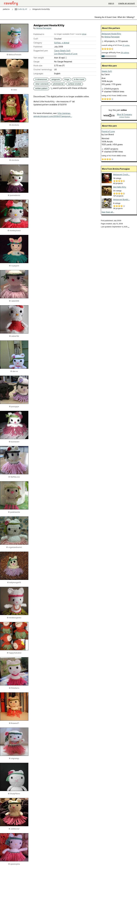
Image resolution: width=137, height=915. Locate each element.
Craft (35, 39)
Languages (38, 73)
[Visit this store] (109, 115)
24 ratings (125, 53)
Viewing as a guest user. (114, 17)
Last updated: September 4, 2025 (115, 227)
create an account (126, 3)
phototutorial (58, 84)
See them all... (108, 212)
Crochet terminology (42, 69)
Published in (38, 34)
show (84, 34)
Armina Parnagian (44, 28)
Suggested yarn (40, 50)
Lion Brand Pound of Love (65, 54)
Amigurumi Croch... (121, 174)
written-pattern (41, 88)
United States (124, 117)
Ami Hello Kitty (119, 187)
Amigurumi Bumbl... (121, 199)
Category (37, 43)
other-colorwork (42, 84)
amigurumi (56, 79)
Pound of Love (108, 131)
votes (126, 45)
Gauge (36, 61)
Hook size (37, 65)
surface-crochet (74, 84)
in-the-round (79, 79)
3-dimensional (41, 79)
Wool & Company (124, 114)
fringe (66, 79)
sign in (111, 3)
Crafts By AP (22, 9)
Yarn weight (38, 58)
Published (37, 46)
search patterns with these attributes (69, 88)
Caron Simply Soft (62, 50)
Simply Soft (107, 71)
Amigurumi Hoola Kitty (111, 34)
